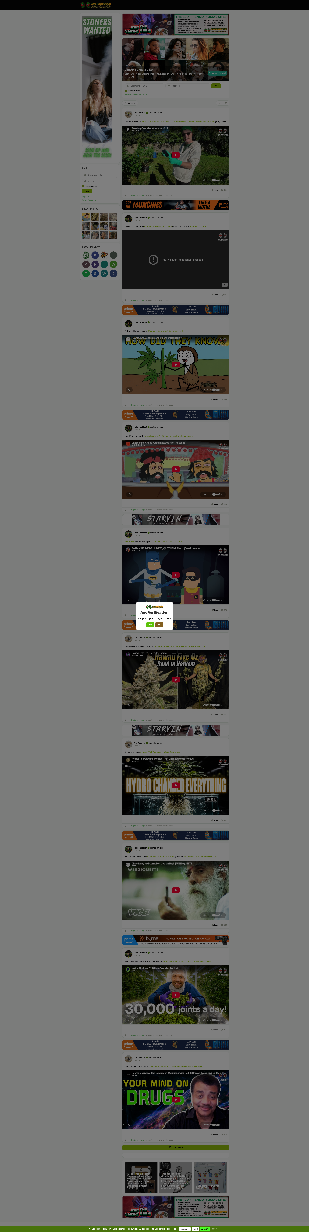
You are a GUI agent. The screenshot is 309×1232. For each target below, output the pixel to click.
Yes (150, 625)
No (159, 625)
